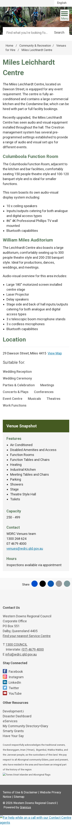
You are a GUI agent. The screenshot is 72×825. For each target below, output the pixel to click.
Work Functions (14, 405)
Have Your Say (13, 736)
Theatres (53, 399)
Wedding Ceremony (17, 378)
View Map (55, 353)
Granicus (25, 807)
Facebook (16, 671)
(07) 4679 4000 (33, 649)
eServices (10, 721)
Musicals (34, 399)
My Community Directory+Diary (25, 726)
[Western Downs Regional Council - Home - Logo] (21, 15)
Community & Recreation (35, 45)
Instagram (16, 677)
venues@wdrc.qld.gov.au (24, 548)
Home (9, 45)
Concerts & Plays (15, 392)
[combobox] (63, 3)
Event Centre (12, 399)
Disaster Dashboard (17, 716)
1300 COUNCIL (16, 644)
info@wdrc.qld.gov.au (21, 654)
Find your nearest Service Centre (27, 636)
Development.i (13, 711)
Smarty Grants (13, 731)
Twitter (14, 688)
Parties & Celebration (19, 385)
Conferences (44, 392)
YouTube (15, 693)
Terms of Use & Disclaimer (20, 792)
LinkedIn (15, 682)
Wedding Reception (17, 371)
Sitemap (19, 796)
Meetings (47, 385)
